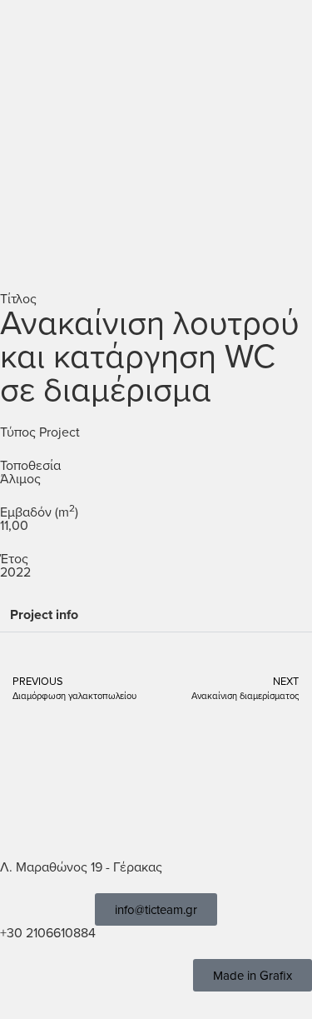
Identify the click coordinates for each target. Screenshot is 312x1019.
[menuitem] (236, 38)
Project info (44, 614)
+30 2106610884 (48, 932)
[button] (292, 38)
